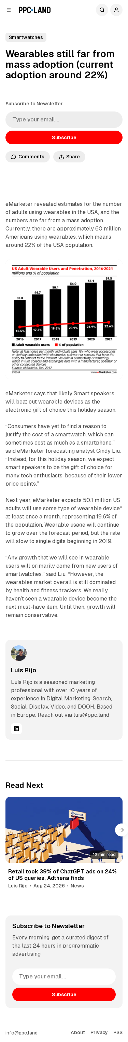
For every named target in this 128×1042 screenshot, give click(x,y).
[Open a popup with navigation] (9, 10)
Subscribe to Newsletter (34, 103)
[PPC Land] (35, 9)
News (77, 885)
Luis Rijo (23, 670)
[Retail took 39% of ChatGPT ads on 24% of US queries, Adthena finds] (64, 830)
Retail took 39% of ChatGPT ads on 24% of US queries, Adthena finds (62, 874)
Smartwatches (26, 37)
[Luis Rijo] (19, 653)
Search (102, 10)
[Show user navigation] (116, 10)
